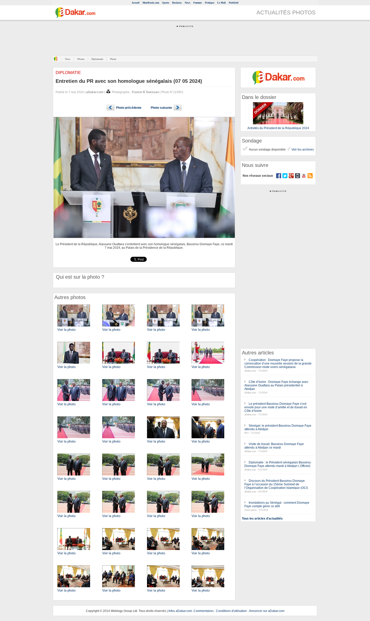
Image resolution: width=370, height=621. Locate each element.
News (187, 2)
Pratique (209, 2)
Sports (165, 2)
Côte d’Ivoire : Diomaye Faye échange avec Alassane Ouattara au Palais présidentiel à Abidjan (276, 385)
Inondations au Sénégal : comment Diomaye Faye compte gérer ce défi (276, 504)
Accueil (135, 2)
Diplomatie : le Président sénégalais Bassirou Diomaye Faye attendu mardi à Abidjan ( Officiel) (277, 464)
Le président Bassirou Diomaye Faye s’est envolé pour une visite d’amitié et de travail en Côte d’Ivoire (275, 407)
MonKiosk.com (150, 2)
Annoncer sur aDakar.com (266, 611)
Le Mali (221, 2)
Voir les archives (302, 149)
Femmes (197, 2)
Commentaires (204, 611)
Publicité (233, 2)
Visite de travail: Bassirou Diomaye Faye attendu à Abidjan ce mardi (274, 445)
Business (177, 2)
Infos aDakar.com (180, 611)
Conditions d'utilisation (231, 611)
